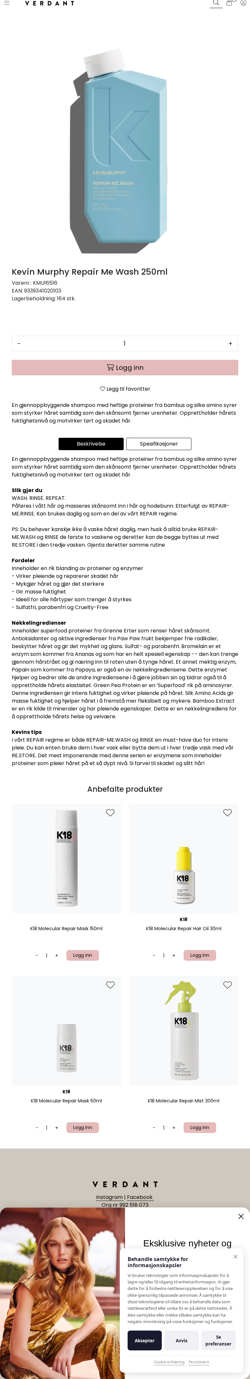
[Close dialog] (241, 1216)
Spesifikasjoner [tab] (159, 444)
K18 (184, 919)
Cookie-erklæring (169, 1361)
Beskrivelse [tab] (91, 444)
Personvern (198, 1361)
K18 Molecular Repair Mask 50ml (66, 1101)
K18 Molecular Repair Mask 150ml (66, 929)
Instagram (110, 1197)
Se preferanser (218, 1340)
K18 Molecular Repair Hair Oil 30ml (183, 929)
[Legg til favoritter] (110, 813)
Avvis (182, 1341)
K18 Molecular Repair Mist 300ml (183, 1101)
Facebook (140, 1197)
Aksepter (145, 1341)
